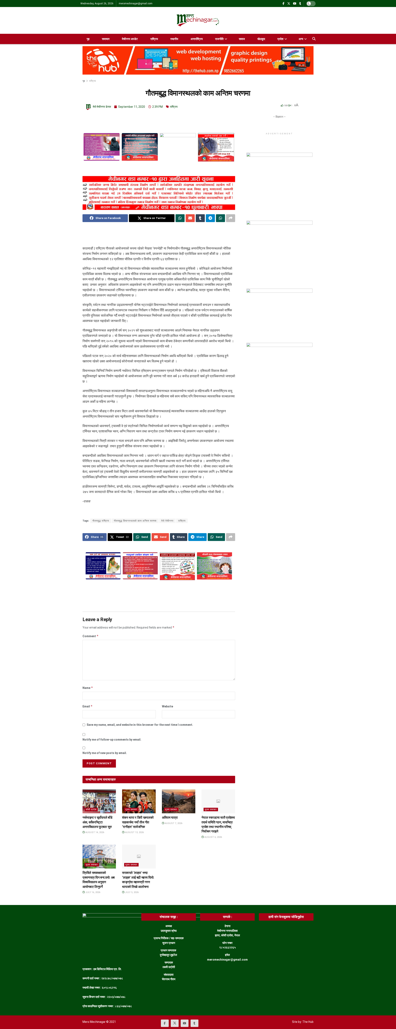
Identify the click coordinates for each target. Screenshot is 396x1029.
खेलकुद (261, 39)
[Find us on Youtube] (294, 3)
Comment (90, 636)
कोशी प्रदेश (91, 809)
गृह (88, 39)
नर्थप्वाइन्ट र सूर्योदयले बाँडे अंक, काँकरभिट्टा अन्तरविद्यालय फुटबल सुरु (97, 822)
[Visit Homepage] (198, 20)
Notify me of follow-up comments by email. (111, 739)
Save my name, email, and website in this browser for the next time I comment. (140, 724)
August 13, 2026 (134, 832)
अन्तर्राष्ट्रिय (197, 39)
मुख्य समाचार (131, 809)
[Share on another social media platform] (230, 218)
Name (87, 688)
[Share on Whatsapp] (180, 218)
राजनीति (219, 39)
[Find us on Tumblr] (300, 3)
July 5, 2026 (131, 892)
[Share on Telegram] (210, 218)
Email (87, 706)
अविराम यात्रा (170, 817)
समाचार (106, 39)
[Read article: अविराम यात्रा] (178, 801)
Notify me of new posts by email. (104, 753)
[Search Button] (314, 39)
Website (167, 706)
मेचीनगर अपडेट (130, 39)
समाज (242, 39)
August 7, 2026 (173, 823)
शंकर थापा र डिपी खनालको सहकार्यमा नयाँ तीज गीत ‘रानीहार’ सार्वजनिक (137, 822)
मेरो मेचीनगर (167, 520)
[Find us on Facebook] (283, 3)
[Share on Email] (190, 218)
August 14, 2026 (94, 832)
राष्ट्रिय (154, 39)
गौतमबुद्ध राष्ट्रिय (100, 520)
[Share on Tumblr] (200, 218)
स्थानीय (174, 39)
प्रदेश (280, 39)
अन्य (301, 39)
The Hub (308, 1021)
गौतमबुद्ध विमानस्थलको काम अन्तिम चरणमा (135, 520)
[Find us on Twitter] (288, 3)
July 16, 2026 (92, 892)
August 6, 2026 (213, 837)
